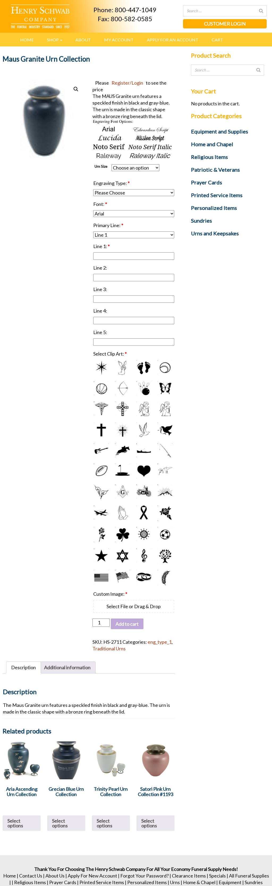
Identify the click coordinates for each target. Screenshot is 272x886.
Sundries (254, 882)
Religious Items (30, 882)
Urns (175, 882)
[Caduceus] (101, 409)
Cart (217, 39)
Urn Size (101, 166)
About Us (55, 876)
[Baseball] (165, 367)
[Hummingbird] (165, 471)
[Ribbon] (144, 513)
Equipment (230, 882)
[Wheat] (165, 577)
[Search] (261, 11)
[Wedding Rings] (144, 577)
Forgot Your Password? (144, 876)
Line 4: (100, 311)
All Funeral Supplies (249, 876)
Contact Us (30, 876)
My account (119, 39)
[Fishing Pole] (165, 450)
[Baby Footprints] (144, 367)
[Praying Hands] (122, 513)
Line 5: (100, 332)
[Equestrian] (122, 450)
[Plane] (101, 513)
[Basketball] (101, 388)
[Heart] (144, 471)
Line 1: (101, 246)
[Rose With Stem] (101, 534)
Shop (53, 39)
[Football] (101, 471)
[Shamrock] (122, 534)
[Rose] (165, 513)
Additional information (67, 667)
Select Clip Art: (110, 354)
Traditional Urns (109, 648)
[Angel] (122, 367)
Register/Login (127, 83)
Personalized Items (147, 882)
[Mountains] (165, 492)
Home (27, 39)
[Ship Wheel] (144, 534)
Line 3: (100, 289)
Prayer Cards (62, 882)
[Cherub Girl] (165, 409)
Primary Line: (108, 225)
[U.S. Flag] (101, 577)
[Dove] (144, 430)
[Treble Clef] (144, 556)
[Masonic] (122, 492)
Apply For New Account (92, 876)
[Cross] (101, 430)
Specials (217, 876)
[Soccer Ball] (165, 534)
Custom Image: (110, 594)
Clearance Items (189, 876)
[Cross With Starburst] (122, 430)
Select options (15, 823)
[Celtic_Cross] (122, 409)
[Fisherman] (144, 450)
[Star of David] (122, 556)
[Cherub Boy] (144, 409)
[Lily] (101, 492)
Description (23, 667)
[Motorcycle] (144, 492)
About (83, 39)
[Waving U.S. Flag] (122, 577)
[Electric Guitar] (101, 450)
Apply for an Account (172, 39)
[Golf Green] (122, 471)
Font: (100, 204)
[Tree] (165, 556)
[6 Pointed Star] (101, 367)
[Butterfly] (165, 388)
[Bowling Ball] (144, 388)
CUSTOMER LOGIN (225, 24)
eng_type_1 (160, 642)
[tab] (23, 667)
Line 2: (100, 268)
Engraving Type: (111, 183)
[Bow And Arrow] (122, 388)
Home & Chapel (199, 882)
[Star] (101, 556)
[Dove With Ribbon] (165, 430)
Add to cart (127, 624)
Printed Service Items (101, 882)
